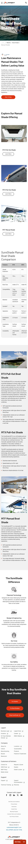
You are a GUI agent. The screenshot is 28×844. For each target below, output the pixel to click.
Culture (3, 748)
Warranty (16, 785)
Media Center (4, 772)
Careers (16, 733)
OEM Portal (4, 767)
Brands (3, 753)
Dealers (16, 767)
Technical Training (6, 785)
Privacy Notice (14, 804)
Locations (17, 746)
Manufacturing (5, 751)
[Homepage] (9, 3)
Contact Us (4, 764)
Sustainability (18, 748)
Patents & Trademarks (20, 753)
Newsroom (4, 756)
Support (3, 780)
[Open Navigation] (2, 3)
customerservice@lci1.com (14, 827)
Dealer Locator (18, 769)
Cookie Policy (14, 809)
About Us (3, 746)
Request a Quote (18, 764)
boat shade (15, 42)
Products (16, 751)
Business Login (5, 731)
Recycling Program (14, 811)
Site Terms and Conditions (14, 801)
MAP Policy (4, 769)
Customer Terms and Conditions (14, 814)
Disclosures (14, 806)
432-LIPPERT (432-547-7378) (14, 830)
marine (8, 42)
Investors (3, 733)
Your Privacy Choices (14, 816)
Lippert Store (17, 731)
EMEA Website (18, 736)
